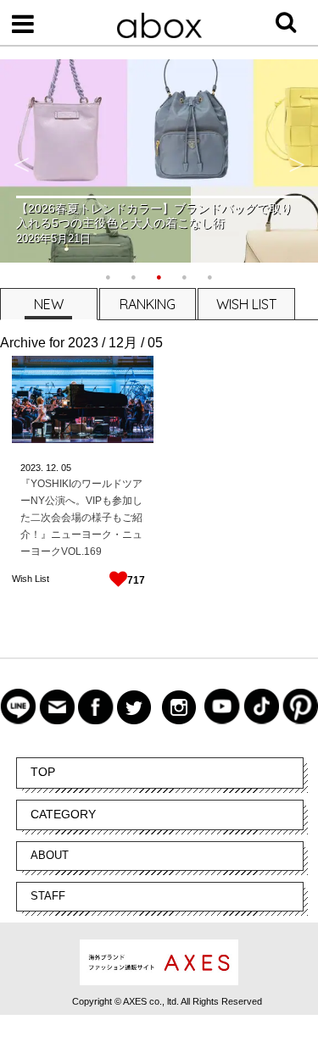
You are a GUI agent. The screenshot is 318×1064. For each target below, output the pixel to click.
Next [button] (297, 161)
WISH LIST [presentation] (246, 304)
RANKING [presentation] (148, 304)
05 (66, 468)
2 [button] (134, 275)
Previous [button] (21, 161)
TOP (43, 772)
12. (52, 468)
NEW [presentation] (49, 304)
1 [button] (108, 275)
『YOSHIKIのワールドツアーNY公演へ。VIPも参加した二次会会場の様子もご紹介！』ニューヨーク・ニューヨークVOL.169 (81, 517)
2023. (31, 468)
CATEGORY (63, 814)
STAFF (48, 895)
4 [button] (184, 275)
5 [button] (210, 275)
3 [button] (159, 275)
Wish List (30, 579)
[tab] (48, 303)
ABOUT (50, 855)
